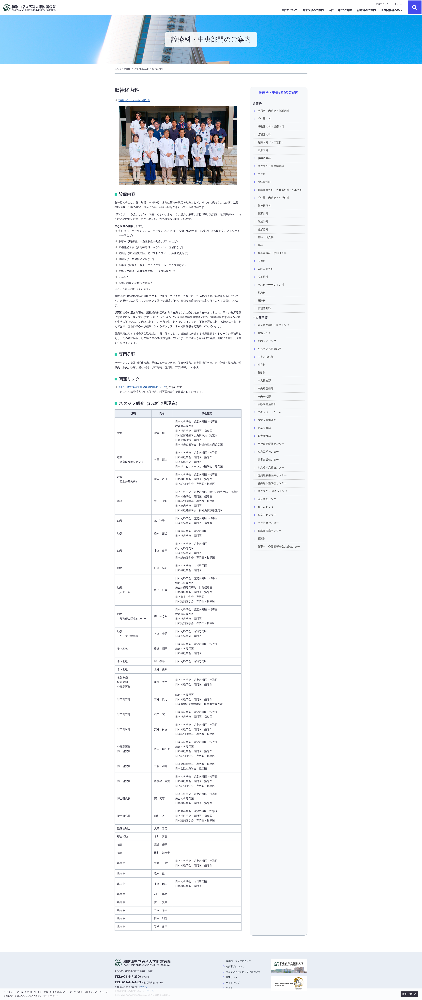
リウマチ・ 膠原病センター (274, 491)
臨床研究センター (268, 499)
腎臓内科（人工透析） (271, 142)
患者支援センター (268, 459)
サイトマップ (233, 983)
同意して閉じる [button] (409, 994)
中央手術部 (264, 396)
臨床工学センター (268, 451)
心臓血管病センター (269, 530)
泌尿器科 (263, 229)
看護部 (262, 538)
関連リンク (231, 977)
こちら (143, 987)
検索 (414, 7)
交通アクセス (382, 4)
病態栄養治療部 (267, 404)
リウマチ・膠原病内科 (271, 166)
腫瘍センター (265, 333)
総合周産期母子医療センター (275, 325)
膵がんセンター (267, 507)
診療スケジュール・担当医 (134, 100)
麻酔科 (262, 300)
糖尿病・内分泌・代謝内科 (273, 110)
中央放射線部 (265, 388)
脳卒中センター (267, 515)
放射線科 (263, 276)
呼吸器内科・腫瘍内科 (271, 126)
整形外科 (263, 213)
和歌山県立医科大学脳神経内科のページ (142, 387)
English (398, 4)
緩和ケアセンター (268, 341)
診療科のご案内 (366, 10)
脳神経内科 (157, 69)
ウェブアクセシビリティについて (243, 972)
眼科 (260, 245)
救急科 (262, 292)
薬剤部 (262, 372)
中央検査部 (264, 380)
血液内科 (263, 150)
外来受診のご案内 (313, 10)
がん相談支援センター (271, 467)
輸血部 (262, 364)
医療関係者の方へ (391, 10)
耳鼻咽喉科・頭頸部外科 (272, 253)
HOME (118, 69)
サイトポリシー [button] (51, 996)
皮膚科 (262, 261)
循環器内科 (264, 134)
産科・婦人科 (265, 237)
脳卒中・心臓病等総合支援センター (279, 546)
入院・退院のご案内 (340, 10)
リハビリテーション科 (271, 284)
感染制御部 (264, 428)
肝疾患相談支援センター (272, 483)
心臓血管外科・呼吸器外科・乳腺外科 (280, 189)
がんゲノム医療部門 (269, 348)
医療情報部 (264, 435)
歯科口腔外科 (265, 268)
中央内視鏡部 (265, 356)
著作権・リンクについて (238, 961)
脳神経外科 (264, 205)
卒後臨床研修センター (271, 443)
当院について (290, 10)
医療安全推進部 (267, 420)
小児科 (262, 174)
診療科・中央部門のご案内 (136, 69)
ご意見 (229, 988)
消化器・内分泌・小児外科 (273, 197)
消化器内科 (264, 118)
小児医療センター (268, 522)
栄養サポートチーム (269, 412)
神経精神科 (264, 182)
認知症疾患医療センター (272, 475)
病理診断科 (264, 308)
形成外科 (263, 221)
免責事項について (235, 966)
